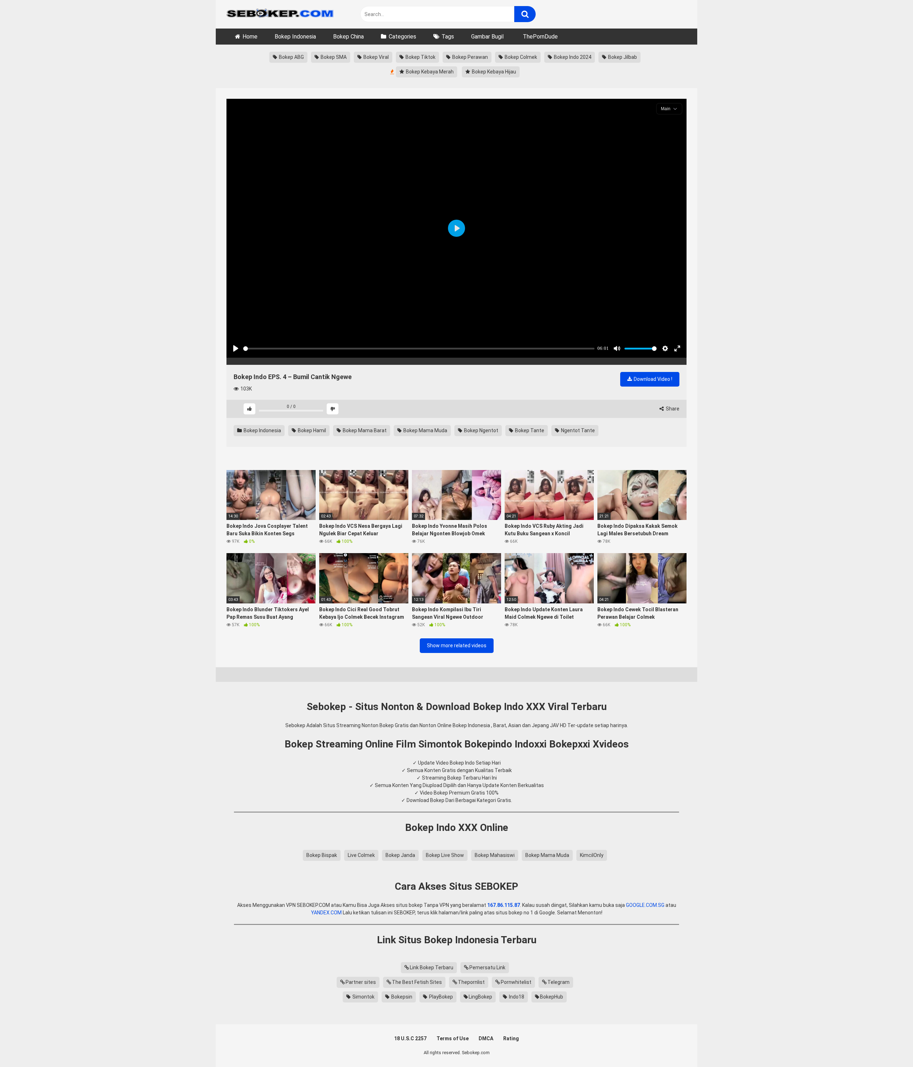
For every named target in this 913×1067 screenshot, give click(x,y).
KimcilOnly (591, 855)
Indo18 (516, 997)
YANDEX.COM (326, 912)
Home (250, 36)
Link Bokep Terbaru (431, 967)
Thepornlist (471, 982)
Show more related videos (456, 645)
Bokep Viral (375, 57)
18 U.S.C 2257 (410, 1038)
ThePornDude (540, 36)
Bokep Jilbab (622, 57)
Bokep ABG (291, 57)
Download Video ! (652, 379)
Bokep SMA (333, 57)
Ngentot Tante (577, 430)
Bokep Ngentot (480, 430)
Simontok (362, 997)
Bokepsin (401, 997)
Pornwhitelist (516, 982)
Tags (448, 36)
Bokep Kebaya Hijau (493, 72)
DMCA (486, 1038)
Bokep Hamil (311, 430)
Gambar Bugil (487, 36)
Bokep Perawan (469, 57)
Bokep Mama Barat (364, 430)
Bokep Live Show (445, 855)
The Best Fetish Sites (417, 982)
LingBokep (480, 997)
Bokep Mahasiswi (495, 855)
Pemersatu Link (487, 967)
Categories (402, 36)
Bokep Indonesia (295, 36)
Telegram (558, 982)
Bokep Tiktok (419, 57)
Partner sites (361, 982)
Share (672, 409)
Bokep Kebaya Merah (429, 72)
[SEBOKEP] (279, 14)
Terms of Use (453, 1038)
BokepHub (551, 997)
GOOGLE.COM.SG (645, 905)
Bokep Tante (529, 430)
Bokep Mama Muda (424, 430)
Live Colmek (361, 855)
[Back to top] (889, 1045)
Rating (511, 1038)
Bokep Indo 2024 (572, 57)
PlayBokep (440, 997)
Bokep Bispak (321, 855)
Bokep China (348, 36)
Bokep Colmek (520, 57)
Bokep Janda (400, 855)
